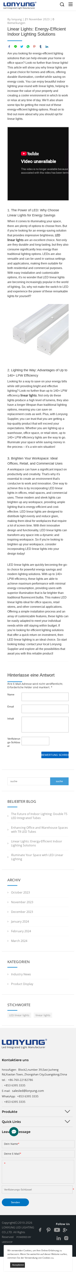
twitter (22, 46)
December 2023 (22, 912)
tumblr (40, 46)
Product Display (22, 984)
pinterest (34, 46)
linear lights (28, 395)
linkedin (47, 46)
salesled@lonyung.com (28, 1091)
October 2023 (20, 892)
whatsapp (28, 46)
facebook (9, 46)
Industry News (21, 974)
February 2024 (21, 931)
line (15, 46)
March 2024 (19, 941)
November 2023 (22, 902)
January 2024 (20, 921)
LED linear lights (19, 1015)
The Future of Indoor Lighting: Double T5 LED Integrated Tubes (39, 816)
